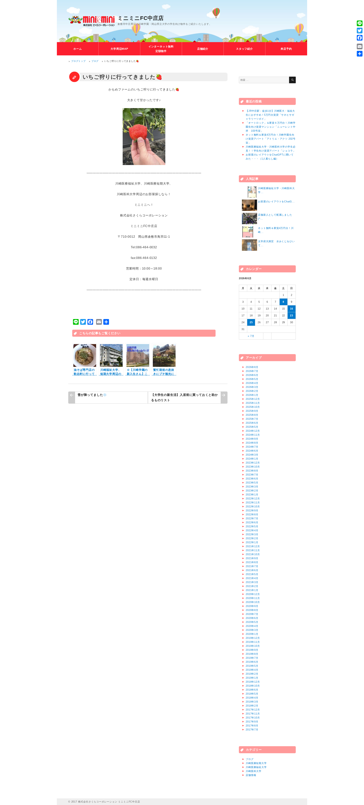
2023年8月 (252, 470)
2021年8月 (252, 562)
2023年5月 (252, 482)
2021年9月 (252, 558)
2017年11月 (253, 713)
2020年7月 (252, 614)
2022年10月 (253, 506)
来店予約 (286, 48)
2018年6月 (252, 689)
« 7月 (251, 336)
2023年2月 (252, 490)
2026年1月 (252, 395)
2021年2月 (252, 586)
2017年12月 (253, 709)
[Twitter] (359, 30)
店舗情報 (251, 775)
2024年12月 (253, 430)
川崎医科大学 (253, 771)
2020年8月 (252, 610)
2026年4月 (252, 383)
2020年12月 (253, 594)
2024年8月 (252, 442)
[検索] (292, 80)
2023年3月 (252, 486)
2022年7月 (252, 518)
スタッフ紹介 (244, 48)
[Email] (359, 46)
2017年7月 (252, 729)
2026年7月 (252, 371)
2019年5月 (252, 665)
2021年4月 (252, 578)
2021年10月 (253, 554)
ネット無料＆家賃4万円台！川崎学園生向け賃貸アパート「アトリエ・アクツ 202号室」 (271, 138)
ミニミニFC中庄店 (141, 18)
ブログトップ (78, 61)
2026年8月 (252, 367)
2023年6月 (252, 478)
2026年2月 (252, 391)
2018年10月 (253, 685)
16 (291, 308)
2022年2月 (252, 538)
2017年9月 (252, 721)
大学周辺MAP (119, 48)
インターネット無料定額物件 (161, 49)
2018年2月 (252, 705)
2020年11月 (253, 598)
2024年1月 (252, 458)
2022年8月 (252, 514)
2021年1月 (252, 590)
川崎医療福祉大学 (256, 767)
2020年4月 (252, 626)
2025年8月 (252, 415)
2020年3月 (252, 630)
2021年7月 (252, 566)
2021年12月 (253, 546)
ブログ (95, 61)
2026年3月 (252, 387)
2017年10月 (253, 717)
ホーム (77, 48)
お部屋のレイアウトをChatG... (276, 201)
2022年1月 (252, 542)
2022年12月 (253, 498)
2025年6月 (252, 422)
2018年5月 (252, 693)
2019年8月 (252, 653)
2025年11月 (253, 403)
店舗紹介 (202, 48)
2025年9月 (252, 411)
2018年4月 (252, 697)
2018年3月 (252, 701)
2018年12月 (253, 681)
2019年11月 (253, 642)
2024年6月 (252, 450)
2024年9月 (252, 438)
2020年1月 (252, 634)
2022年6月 (252, 522)
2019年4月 (252, 669)
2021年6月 (252, 570)
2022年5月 (252, 526)
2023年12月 (253, 462)
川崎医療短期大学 (256, 763)
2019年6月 (252, 661)
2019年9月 (252, 650)
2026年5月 (252, 379)
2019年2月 (252, 673)
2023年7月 (252, 474)
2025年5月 (252, 426)
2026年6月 (252, 375)
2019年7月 (252, 657)
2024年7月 (252, 446)
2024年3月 (252, 454)
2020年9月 (252, 606)
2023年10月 (253, 466)
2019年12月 (253, 638)
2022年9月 (252, 510)
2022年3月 (252, 534)
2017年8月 (252, 725)
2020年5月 (252, 622)
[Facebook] (359, 37)
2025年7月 (252, 418)
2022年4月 (252, 530)
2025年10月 (253, 407)
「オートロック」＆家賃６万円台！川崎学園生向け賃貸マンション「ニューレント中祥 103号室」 (270, 126)
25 (251, 322)
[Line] (359, 23)
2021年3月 (252, 582)
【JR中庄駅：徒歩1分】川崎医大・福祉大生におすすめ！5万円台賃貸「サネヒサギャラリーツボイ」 (270, 114)
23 (291, 315)
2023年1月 (252, 494)
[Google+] (359, 42)
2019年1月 (252, 677)
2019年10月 (253, 646)
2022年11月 (253, 502)
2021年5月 (252, 574)
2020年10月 (253, 602)
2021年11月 (253, 550)
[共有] (359, 53)
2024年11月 (253, 434)
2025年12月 (253, 399)
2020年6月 (252, 618)
